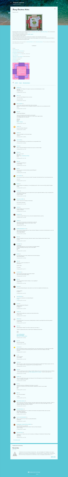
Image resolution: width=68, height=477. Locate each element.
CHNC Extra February (15, 49)
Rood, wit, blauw (15, 448)
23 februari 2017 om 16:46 (21, 217)
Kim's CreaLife (19, 175)
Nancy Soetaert (19, 103)
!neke (18, 261)
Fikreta (18, 152)
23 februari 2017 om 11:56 (21, 158)
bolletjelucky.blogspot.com (21, 228)
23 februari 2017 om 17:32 (21, 225)
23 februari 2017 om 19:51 (21, 293)
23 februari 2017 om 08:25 (21, 136)
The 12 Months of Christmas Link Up (16, 53)
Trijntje (18, 146)
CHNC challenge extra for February (35, 371)
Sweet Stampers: (14, 59)
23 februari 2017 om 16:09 (21, 211)
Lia (17, 355)
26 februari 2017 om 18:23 (21, 414)
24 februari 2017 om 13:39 (21, 359)
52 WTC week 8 (30, 34)
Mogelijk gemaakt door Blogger (34, 472)
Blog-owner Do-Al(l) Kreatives (22, 336)
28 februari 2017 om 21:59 (21, 437)
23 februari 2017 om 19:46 (21, 283)
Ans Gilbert (19, 243)
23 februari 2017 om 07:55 (21, 108)
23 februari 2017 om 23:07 (21, 352)
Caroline (18, 190)
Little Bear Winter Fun (35, 31)
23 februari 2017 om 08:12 (21, 129)
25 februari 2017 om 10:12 (21, 389)
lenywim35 (18, 214)
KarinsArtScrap (19, 296)
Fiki (19, 154)
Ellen (17, 392)
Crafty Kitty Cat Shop (25, 155)
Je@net (18, 126)
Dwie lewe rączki (19, 432)
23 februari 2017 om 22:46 (21, 343)
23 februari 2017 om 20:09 (21, 308)
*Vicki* (18, 362)
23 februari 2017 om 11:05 (21, 149)
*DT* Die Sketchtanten (21, 334)
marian (18, 207)
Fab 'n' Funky (14, 60)
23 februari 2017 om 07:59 (21, 123)
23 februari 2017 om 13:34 (21, 165)
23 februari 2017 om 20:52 (21, 315)
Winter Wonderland (14, 52)
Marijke (18, 183)
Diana (18, 111)
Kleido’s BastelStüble (20, 335)
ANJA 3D (18, 318)
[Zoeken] (57, 2)
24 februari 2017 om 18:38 (21, 373)
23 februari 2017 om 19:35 (21, 276)
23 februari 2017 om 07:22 (21, 92)
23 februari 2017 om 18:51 (21, 240)
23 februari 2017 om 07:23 (21, 100)
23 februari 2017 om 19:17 (21, 269)
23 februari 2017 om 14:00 (21, 172)
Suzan (18, 303)
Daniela (18, 220)
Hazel (18, 369)
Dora (17, 340)
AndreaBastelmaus (20, 409)
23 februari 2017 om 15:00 (21, 204)
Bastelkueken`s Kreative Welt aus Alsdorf (24, 424)
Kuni (17, 383)
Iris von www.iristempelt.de (21, 417)
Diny (17, 168)
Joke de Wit (19, 139)
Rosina (18, 286)
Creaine (18, 311)
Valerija (18, 132)
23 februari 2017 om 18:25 (21, 233)
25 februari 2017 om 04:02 (21, 380)
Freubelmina (19, 272)
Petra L (18, 95)
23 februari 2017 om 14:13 (21, 180)
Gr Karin (18, 298)
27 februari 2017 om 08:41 (21, 429)
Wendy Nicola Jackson (21, 400)
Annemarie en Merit (20, 199)
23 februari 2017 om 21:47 (21, 322)
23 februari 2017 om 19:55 (21, 300)
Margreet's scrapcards (18, 2)
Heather (18, 376)
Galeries (37, 474)
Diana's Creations (20, 121)
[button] (55, 9)
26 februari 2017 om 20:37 (21, 421)
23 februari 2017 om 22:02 (21, 337)
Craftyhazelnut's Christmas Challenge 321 (17, 56)
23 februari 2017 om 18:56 (21, 250)
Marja (18, 161)
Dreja (17, 236)
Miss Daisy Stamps (44, 31)
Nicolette (18, 87)
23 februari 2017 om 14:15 (21, 187)
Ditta (17, 279)
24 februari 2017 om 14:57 (21, 366)
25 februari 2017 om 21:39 (21, 397)
